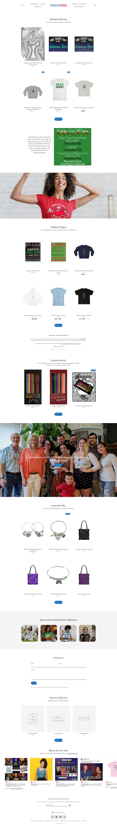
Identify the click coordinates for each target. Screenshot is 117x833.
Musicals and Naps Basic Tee (16, 788)
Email (60, 663)
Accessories (38, 6)
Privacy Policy (54, 687)
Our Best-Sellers (59, 213)
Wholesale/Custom (55, 820)
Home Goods (82, 4)
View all (58, 119)
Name (32, 663)
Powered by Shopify (58, 823)
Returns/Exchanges (64, 820)
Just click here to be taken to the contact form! (71, 343)
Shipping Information (39, 820)
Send (33, 683)
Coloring (74, 4)
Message (33, 670)
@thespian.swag (73, 753)
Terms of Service (62, 687)
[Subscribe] (70, 805)
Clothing (43, 4)
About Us (58, 464)
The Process (47, 820)
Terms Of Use (83, 820)
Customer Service (79, 6)
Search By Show (35, 4)
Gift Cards (71, 820)
